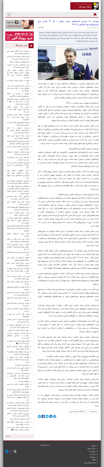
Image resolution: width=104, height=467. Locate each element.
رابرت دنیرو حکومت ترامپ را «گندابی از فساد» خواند (18, 214)
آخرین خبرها (91, 448)
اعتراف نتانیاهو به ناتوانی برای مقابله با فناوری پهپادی (18, 259)
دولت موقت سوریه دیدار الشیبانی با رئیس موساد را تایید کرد (18, 57)
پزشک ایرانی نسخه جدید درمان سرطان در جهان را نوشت (18, 428)
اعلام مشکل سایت (89, 463)
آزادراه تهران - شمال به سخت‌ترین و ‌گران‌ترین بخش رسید (18, 293)
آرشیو (93, 446)
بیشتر (8, 436)
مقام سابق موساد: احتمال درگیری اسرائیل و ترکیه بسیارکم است (18, 409)
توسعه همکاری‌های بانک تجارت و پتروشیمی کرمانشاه (18, 124)
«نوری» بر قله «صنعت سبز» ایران (18, 330)
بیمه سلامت (93, 411)
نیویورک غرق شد (23, 381)
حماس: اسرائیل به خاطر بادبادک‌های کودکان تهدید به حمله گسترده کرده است (18, 130)
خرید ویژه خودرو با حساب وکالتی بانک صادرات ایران (18, 320)
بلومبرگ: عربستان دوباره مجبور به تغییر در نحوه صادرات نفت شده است (18, 271)
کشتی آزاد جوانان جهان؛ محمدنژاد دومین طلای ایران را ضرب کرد (18, 109)
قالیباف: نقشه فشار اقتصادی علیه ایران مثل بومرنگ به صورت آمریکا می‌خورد (18, 228)
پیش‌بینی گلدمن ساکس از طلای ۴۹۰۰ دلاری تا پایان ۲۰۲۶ (18, 415)
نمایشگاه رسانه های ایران (77, 411)
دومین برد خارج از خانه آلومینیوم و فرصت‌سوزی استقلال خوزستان (18, 142)
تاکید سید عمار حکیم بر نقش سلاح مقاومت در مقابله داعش (18, 240)
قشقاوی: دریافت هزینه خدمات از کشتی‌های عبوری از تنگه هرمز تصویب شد (18, 220)
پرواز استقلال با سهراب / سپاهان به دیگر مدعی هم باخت (18, 153)
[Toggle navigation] (9, 14)
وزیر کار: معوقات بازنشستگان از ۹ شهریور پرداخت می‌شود (18, 353)
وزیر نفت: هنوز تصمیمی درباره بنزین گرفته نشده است (18, 277)
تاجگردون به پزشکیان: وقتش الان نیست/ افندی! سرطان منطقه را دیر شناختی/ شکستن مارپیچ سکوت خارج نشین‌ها (18, 190)
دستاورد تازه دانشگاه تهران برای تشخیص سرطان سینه (18, 52)
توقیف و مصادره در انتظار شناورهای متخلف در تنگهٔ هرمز (18, 95)
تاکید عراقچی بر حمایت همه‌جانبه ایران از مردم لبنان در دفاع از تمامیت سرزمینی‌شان (18, 101)
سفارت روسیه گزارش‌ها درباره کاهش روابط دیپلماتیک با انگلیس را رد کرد (18, 247)
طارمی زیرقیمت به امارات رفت (19, 419)
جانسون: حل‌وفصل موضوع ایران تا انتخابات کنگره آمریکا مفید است (18, 182)
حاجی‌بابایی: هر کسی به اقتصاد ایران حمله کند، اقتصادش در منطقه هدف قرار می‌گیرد (18, 376)
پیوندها (92, 457)
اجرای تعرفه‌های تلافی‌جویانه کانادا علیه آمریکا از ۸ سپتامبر (18, 208)
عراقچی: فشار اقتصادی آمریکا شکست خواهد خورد (18, 347)
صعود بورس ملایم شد (22, 365)
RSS (94, 460)
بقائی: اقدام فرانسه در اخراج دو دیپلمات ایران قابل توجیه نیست (18, 404)
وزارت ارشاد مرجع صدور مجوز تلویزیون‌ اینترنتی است (18, 137)
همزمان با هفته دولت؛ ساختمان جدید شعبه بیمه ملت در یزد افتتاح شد (18, 117)
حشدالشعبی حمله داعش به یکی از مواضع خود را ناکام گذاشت (18, 391)
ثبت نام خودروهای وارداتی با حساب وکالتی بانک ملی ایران (18, 326)
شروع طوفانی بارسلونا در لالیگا (19, 62)
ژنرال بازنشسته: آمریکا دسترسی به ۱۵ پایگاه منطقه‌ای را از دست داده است (18, 397)
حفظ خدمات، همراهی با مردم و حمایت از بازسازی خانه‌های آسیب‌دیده (18, 335)
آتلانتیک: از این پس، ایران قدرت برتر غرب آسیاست (18, 158)
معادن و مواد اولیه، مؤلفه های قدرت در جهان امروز (18, 423)
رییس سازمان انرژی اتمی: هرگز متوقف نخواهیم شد (18, 264)
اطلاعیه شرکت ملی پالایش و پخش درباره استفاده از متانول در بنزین (18, 359)
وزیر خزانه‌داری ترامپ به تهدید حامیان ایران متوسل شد (18, 66)
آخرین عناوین (23, 45)
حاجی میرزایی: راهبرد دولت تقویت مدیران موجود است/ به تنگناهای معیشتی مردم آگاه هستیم (18, 74)
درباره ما (92, 454)
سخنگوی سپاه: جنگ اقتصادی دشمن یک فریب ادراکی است (18, 197)
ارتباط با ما (92, 451)
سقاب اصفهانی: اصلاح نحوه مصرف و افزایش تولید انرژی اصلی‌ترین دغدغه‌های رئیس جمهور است (18, 174)
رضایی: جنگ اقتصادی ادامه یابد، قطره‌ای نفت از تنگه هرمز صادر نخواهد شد (18, 88)
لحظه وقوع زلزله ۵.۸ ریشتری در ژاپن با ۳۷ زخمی (18, 342)
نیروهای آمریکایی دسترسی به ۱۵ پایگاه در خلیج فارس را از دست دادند (18, 165)
